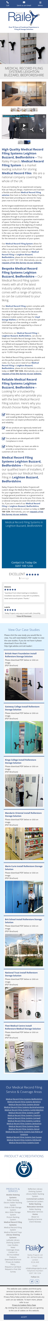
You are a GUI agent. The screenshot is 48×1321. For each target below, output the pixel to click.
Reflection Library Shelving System (35, 1190)
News (13, 1247)
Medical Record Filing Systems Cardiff (24, 1112)
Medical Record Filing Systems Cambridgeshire (24, 1110)
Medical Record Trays (13, 1232)
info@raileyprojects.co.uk (36, 1268)
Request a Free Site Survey (13, 1270)
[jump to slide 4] (33, 109)
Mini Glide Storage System (13, 1213)
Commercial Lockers (35, 1201)
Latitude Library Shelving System (13, 1241)
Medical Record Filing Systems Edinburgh (24, 1140)
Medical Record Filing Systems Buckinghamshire (24, 1107)
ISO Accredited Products (13, 1256)
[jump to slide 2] (20, 109)
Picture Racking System (13, 1218)
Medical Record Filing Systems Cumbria (24, 1121)
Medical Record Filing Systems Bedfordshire (24, 1099)
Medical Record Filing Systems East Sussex (24, 1137)
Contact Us (12, 1252)
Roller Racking (13, 1200)
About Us (35, 1217)
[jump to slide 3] (27, 109)
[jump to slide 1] (14, 109)
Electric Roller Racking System (13, 1203)
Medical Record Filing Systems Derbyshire (24, 1123)
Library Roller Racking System (35, 1195)
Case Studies (13, 1245)
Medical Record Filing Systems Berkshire (24, 1102)
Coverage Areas (13, 1250)
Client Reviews (35, 1222)
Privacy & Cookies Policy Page (24, 1305)
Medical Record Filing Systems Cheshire (24, 1115)
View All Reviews (24, 616)
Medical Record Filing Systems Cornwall (24, 1118)
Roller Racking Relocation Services (35, 1210)
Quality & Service (35, 1219)
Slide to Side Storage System (12, 1208)
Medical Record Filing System (13, 1228)
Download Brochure (13, 1259)
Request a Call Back (13, 1267)
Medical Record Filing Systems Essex (24, 1142)
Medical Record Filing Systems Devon (24, 1126)
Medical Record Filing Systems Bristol (24, 1104)
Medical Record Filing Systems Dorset (24, 1129)
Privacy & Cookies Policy (13, 1263)
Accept (24, 1317)
